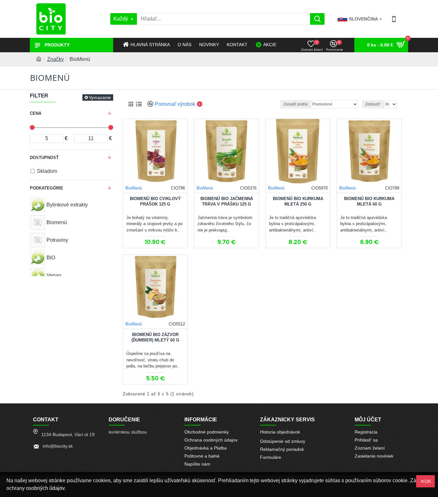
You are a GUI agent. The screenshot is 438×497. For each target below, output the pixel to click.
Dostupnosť (44, 157)
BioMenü (133, 188)
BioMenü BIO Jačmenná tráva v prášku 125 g (226, 201)
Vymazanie (100, 97)
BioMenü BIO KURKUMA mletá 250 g (298, 201)
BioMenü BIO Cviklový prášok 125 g (155, 201)
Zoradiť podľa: (295, 104)
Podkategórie (46, 188)
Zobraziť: (373, 104)
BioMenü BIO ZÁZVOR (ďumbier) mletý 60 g (155, 337)
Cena (35, 113)
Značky (55, 59)
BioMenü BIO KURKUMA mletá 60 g (369, 201)
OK (428, 481)
